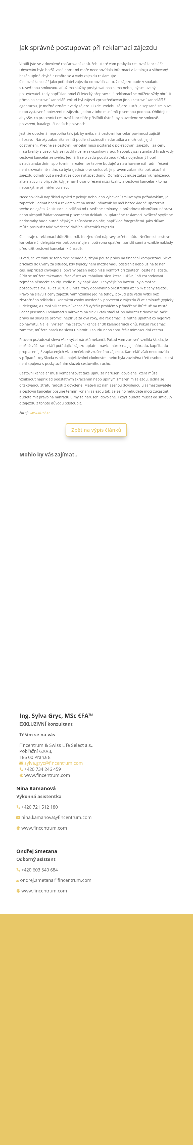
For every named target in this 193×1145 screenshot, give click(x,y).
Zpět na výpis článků (96, 429)
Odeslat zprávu (139, 1116)
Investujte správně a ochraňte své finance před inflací (96, 612)
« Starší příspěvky (34, 660)
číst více (32, 512)
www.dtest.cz (40, 412)
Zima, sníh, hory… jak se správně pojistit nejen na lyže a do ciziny (96, 483)
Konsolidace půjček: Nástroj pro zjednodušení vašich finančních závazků (96, 549)
